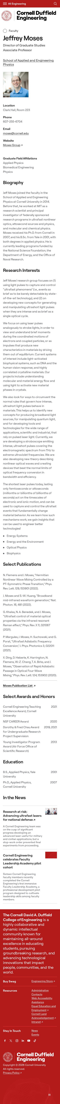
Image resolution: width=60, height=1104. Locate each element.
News (35, 1030)
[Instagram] (17, 1040)
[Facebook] (5, 1040)
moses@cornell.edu (16, 133)
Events (35, 1034)
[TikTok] (35, 1040)
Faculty (13, 31)
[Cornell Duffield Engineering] (35, 1057)
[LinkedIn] (23, 1040)
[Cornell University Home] (8, 1057)
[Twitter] (11, 1040)
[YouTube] (29, 1040)
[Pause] (49, 1095)
